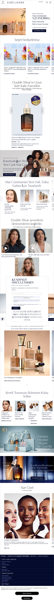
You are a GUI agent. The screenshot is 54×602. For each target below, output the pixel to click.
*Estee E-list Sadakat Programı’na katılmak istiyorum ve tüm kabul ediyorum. (27, 305)
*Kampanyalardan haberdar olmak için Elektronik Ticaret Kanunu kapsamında (26, 301)
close (46, 279)
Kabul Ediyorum (27, 593)
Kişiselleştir (27, 598)
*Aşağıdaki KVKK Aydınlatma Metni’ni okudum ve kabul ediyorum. (26, 297)
